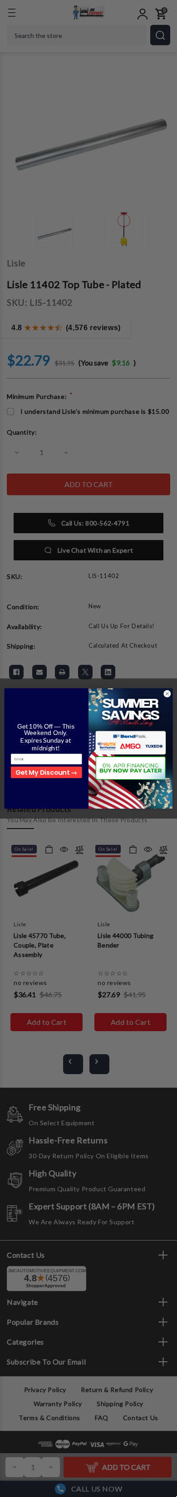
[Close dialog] (167, 694)
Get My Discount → (46, 772)
